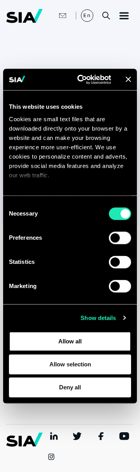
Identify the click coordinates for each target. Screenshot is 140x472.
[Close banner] (128, 79)
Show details (98, 318)
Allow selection (70, 364)
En (87, 15)
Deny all (70, 387)
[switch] (120, 238)
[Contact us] (54, 15)
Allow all (70, 341)
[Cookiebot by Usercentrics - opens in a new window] (82, 79)
